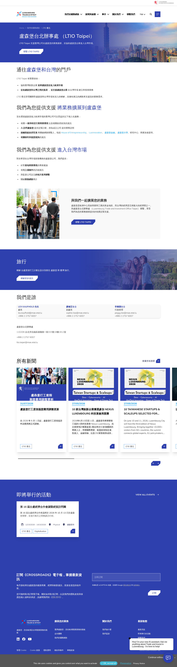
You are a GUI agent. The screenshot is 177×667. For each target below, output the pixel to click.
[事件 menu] (108, 14)
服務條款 (136, 585)
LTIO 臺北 (26, 446)
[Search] (151, 14)
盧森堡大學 (123, 132)
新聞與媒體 (90, 14)
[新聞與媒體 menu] (98, 14)
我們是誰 (106, 633)
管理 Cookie (21, 650)
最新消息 (141, 629)
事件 (104, 14)
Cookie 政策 (35, 650)
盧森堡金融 (110, 132)
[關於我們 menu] (123, 14)
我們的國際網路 (72, 14)
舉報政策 (70, 650)
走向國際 (58, 633)
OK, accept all (109, 663)
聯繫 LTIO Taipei (31, 51)
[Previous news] (153, 463)
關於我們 (116, 14)
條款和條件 (58, 650)
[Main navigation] (157, 14)
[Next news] (158, 463)
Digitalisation (40, 531)
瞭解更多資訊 (27, 278)
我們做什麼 (106, 629)
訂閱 (154, 593)
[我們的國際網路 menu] (81, 14)
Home (21, 28)
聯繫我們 (131, 14)
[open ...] (72, 531)
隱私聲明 (56, 597)
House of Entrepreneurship (73, 132)
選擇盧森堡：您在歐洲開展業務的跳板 (70, 629)
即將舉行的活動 (144, 633)
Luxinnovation (95, 132)
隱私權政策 (127, 585)
